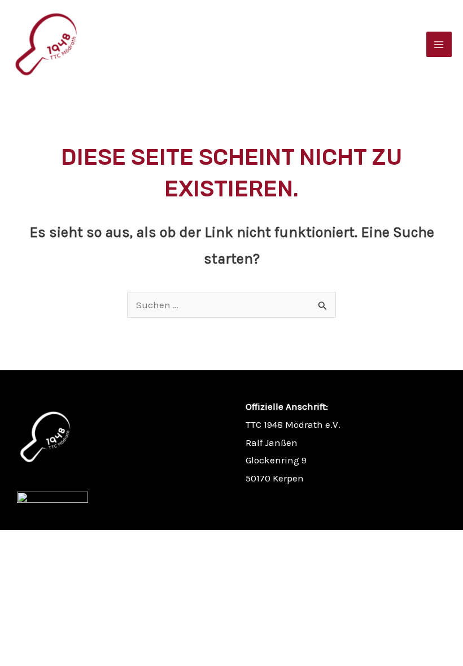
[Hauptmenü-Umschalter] (439, 45)
